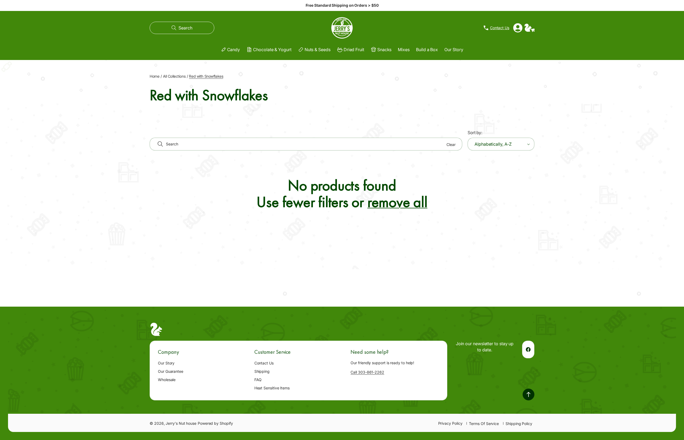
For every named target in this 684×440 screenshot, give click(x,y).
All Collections (174, 76)
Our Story (166, 363)
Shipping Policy (519, 423)
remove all (397, 202)
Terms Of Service (484, 423)
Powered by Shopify (215, 423)
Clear (451, 144)
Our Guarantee (170, 371)
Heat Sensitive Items (272, 388)
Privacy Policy (450, 423)
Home (154, 76)
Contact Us (264, 363)
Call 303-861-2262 (367, 372)
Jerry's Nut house (181, 423)
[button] (182, 28)
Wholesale (167, 379)
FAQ (258, 379)
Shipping (262, 371)
